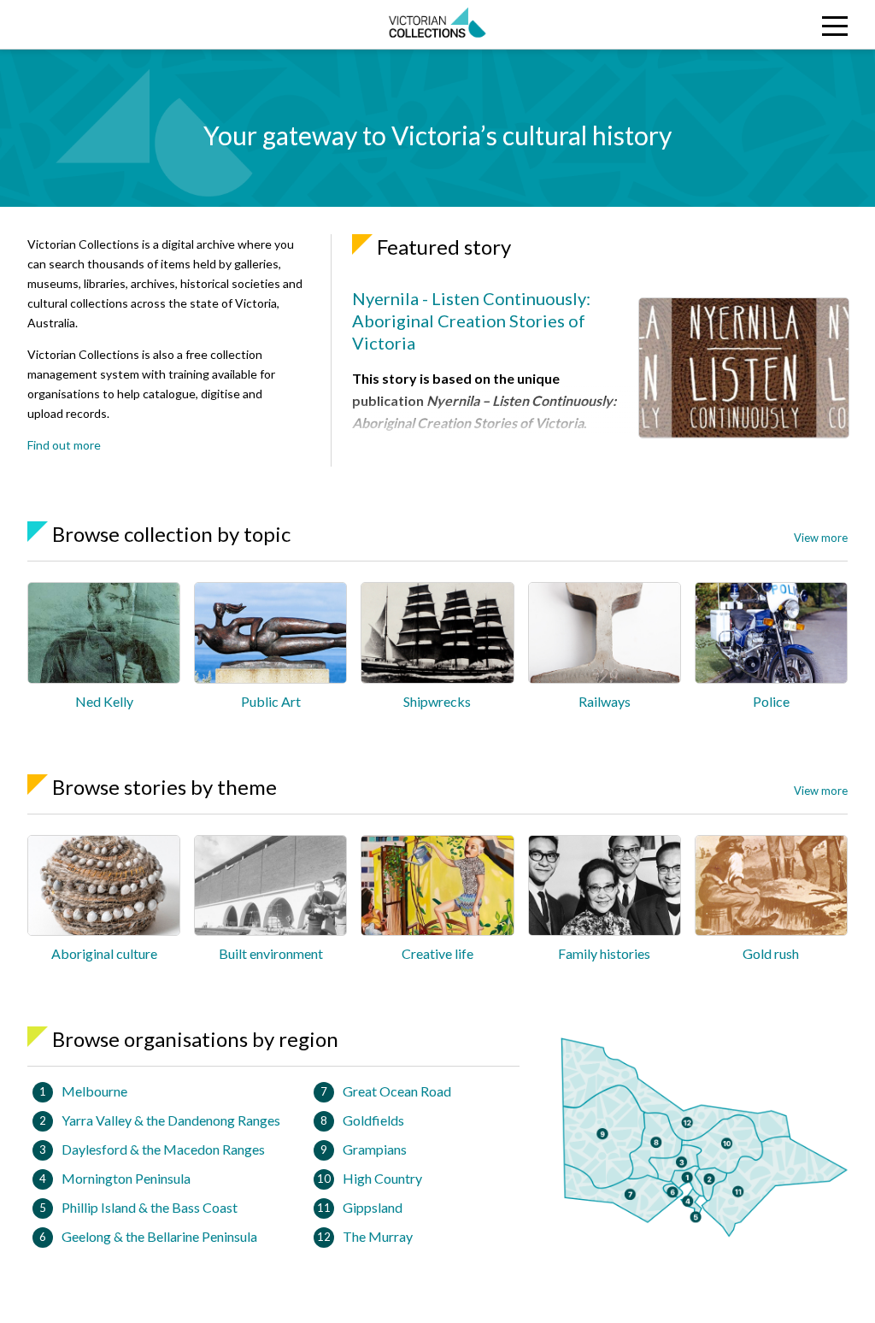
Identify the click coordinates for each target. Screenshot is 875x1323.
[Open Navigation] (764, 24)
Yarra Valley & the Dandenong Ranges (171, 1120)
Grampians (375, 1149)
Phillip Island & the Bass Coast (150, 1207)
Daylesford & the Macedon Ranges (163, 1149)
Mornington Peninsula (126, 1178)
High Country (382, 1178)
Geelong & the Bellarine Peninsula (159, 1236)
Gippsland (372, 1207)
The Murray (378, 1236)
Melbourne (94, 1091)
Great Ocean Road (397, 1091)
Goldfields (373, 1120)
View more (821, 537)
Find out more (64, 445)
